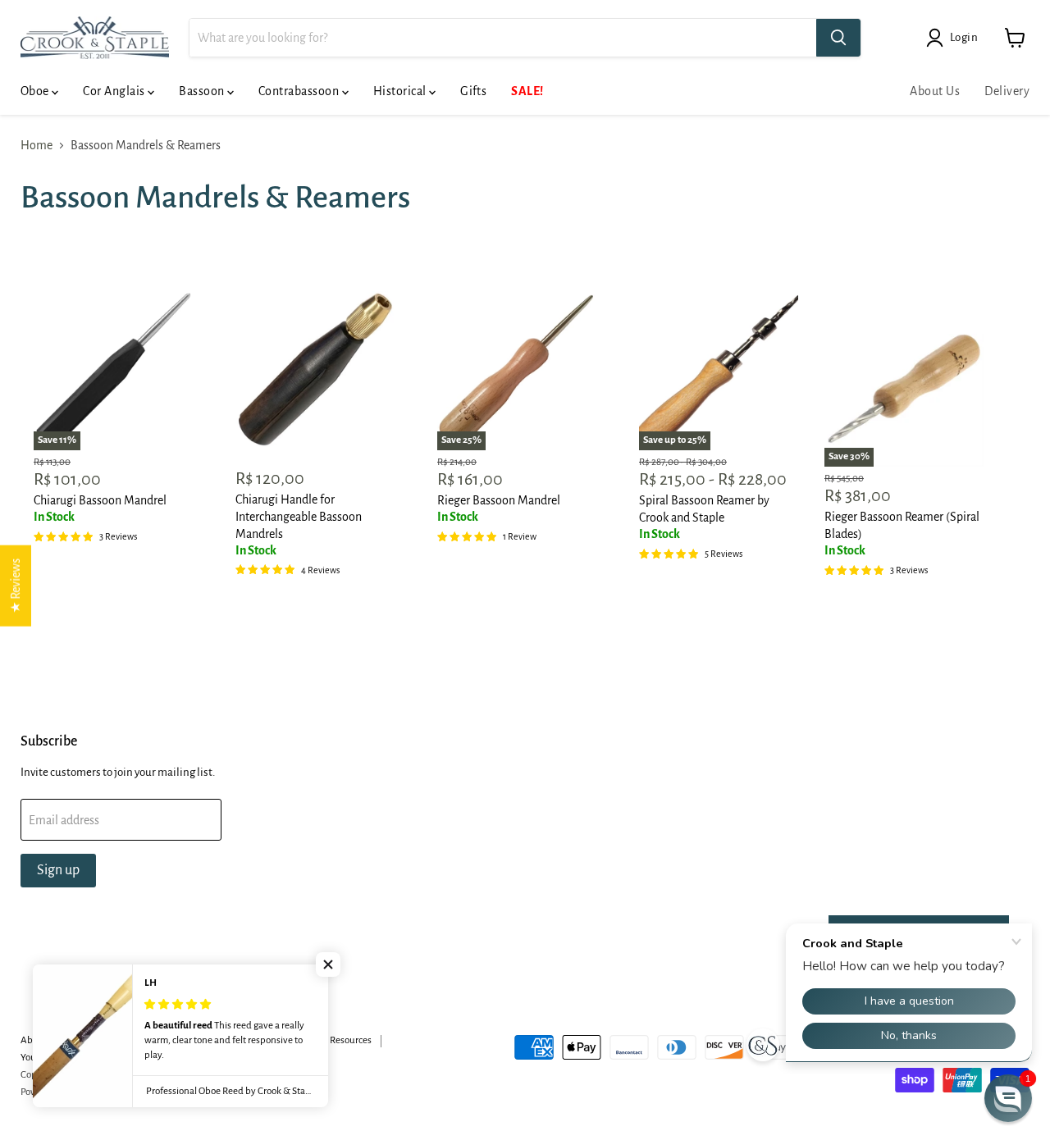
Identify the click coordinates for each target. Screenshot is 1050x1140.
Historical (401, 91)
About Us (935, 91)
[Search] (838, 38)
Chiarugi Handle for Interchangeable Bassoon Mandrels (298, 516)
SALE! (527, 91)
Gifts (473, 91)
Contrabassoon (300, 91)
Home (36, 145)
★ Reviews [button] (15, 586)
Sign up (58, 870)
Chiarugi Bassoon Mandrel (100, 500)
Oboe (36, 91)
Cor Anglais (115, 91)
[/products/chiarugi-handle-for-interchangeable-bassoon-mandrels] (315, 370)
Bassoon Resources (333, 1040)
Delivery (1006, 91)
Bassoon (203, 91)
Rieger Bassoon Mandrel (498, 500)
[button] (328, 964)
